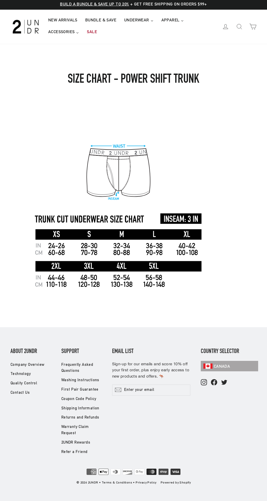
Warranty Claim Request (75, 430)
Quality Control (23, 383)
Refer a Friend (74, 452)
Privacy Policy (146, 482)
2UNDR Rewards (75, 443)
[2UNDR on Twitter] (224, 382)
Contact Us (20, 393)
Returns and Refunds (80, 418)
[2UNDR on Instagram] (204, 382)
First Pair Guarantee (80, 390)
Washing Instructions (80, 380)
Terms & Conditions (117, 482)
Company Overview (27, 365)
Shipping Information (80, 408)
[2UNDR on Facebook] (214, 382)
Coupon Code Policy (78, 399)
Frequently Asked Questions (77, 368)
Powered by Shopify (176, 482)
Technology (20, 374)
